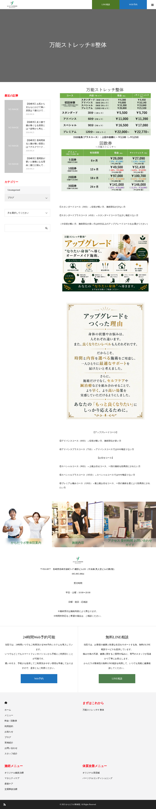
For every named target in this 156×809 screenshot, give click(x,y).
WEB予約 (133, 4)
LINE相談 (106, 4)
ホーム (8, 710)
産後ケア (9, 784)
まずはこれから (93, 703)
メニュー (9, 715)
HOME (6, 702)
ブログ (11, 197)
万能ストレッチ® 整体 (93, 710)
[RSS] (4, 804)
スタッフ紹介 (11, 753)
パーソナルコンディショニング (97, 778)
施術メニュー (14, 766)
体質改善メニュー (95, 766)
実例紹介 (9, 743)
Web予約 (39, 678)
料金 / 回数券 (11, 721)
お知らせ (9, 732)
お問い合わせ (11, 748)
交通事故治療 (11, 789)
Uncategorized (14, 190)
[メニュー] (152, 3)
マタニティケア (12, 778)
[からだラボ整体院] (12, 4)
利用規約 (9, 726)
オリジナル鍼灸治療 (14, 773)
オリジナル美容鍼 (91, 773)
